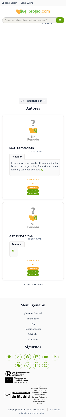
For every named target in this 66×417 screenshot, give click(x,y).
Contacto (33, 339)
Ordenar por (34, 100)
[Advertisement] (33, 62)
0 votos (33, 191)
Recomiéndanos (33, 329)
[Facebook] (9, 357)
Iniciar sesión (11, 3)
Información (33, 318)
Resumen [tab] (17, 156)
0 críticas (33, 194)
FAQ (33, 324)
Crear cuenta (27, 3)
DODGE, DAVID (35, 151)
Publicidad (33, 334)
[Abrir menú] (60, 20)
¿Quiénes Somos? (33, 313)
